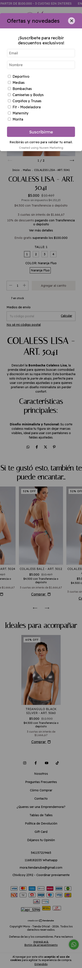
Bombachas (22, 88)
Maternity (20, 113)
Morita (17, 119)
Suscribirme (41, 132)
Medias (18, 82)
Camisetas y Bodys (28, 95)
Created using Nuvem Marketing (41, 147)
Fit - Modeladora (26, 107)
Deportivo (20, 76)
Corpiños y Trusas (26, 101)
